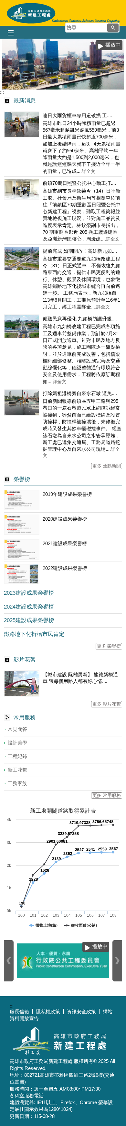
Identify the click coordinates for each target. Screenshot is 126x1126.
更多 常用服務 (106, 795)
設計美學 (17, 742)
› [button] (117, 960)
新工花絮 (17, 769)
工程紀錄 (17, 756)
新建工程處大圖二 (65, 86)
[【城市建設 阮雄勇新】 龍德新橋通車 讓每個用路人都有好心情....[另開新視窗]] (21, 683)
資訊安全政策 (81, 1011)
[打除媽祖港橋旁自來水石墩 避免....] (21, 402)
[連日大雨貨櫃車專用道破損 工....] (21, 124)
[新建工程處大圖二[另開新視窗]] (63, 64)
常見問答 (17, 729)
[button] (113, 28)
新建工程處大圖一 (60, 86)
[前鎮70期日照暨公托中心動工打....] (21, 189)
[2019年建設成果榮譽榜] (21, 500)
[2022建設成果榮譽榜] (21, 574)
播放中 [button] (113, 45)
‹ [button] (9, 960)
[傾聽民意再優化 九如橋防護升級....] (21, 326)
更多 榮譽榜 (109, 646)
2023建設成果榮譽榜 (29, 593)
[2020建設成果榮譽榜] (21, 525)
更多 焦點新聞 (106, 466)
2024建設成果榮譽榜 (29, 607)
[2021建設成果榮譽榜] (21, 549)
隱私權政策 (48, 1011)
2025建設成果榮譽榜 (29, 620)
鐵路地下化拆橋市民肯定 (34, 634)
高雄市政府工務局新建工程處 (63, 13)
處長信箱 (19, 1011)
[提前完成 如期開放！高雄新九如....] (21, 259)
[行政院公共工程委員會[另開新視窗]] (56, 960)
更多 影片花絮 (106, 704)
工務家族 (17, 783)
